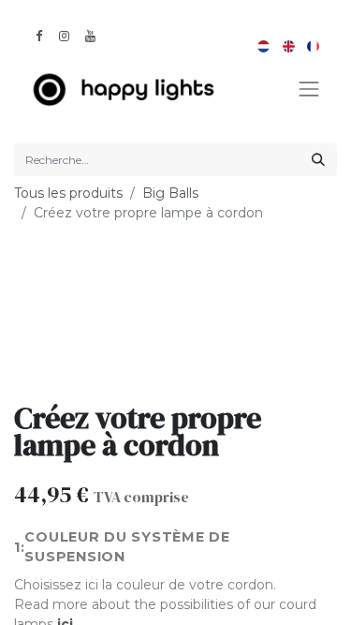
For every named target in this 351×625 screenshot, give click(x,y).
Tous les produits (68, 193)
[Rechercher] (318, 159)
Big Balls (170, 193)
